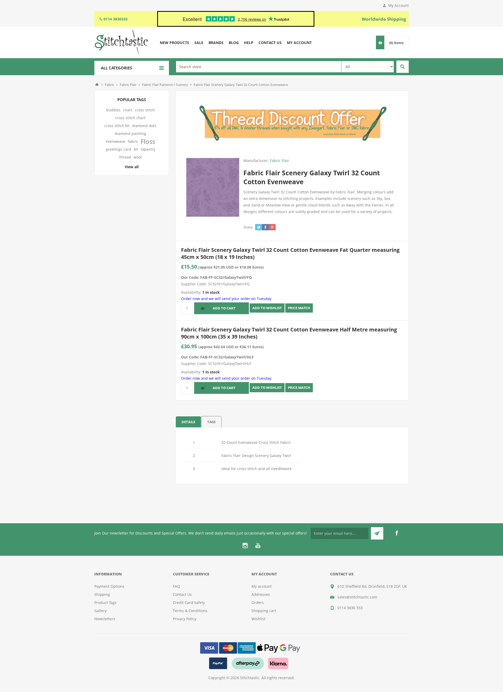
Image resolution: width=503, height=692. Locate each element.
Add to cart (224, 308)
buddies (113, 109)
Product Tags (105, 602)
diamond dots (144, 125)
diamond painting (130, 133)
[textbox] (258, 66)
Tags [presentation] (211, 421)
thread (125, 157)
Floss (148, 141)
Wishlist (258, 618)
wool (138, 157)
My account (262, 586)
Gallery (100, 610)
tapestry (148, 149)
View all (132, 166)
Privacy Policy (184, 618)
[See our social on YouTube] (258, 545)
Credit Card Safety (189, 602)
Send (377, 533)
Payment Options (109, 586)
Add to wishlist (267, 308)
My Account (398, 5)
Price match (299, 308)
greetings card (118, 149)
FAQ (176, 586)
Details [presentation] (188, 421)
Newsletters (104, 618)
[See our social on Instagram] (245, 545)
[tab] (188, 421)
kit (136, 149)
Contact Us (182, 594)
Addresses (261, 594)
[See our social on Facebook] (396, 533)
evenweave (115, 141)
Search (402, 67)
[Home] (97, 84)
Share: (248, 227)
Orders (258, 602)
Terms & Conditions (190, 610)
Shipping (102, 594)
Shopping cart (264, 610)
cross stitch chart (130, 117)
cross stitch (145, 109)
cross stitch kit (116, 125)
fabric (133, 141)
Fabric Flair (279, 160)
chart (127, 109)
